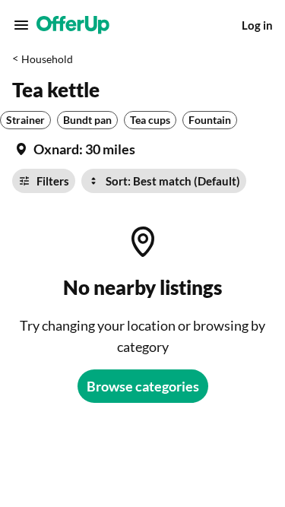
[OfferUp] (72, 25)
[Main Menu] (21, 25)
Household (47, 58)
